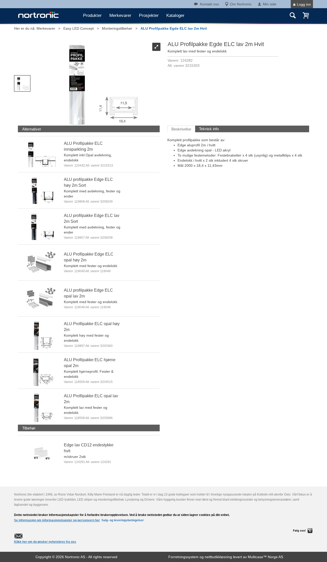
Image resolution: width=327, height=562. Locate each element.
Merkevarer (120, 15)
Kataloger (175, 15)
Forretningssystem (183, 557)
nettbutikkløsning (218, 557)
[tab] (31, 129)
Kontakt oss (209, 4)
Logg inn (304, 4)
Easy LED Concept (78, 28)
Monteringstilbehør (117, 28)
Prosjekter (149, 15)
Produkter (92, 15)
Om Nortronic (241, 4)
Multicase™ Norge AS (265, 557)
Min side (269, 4)
